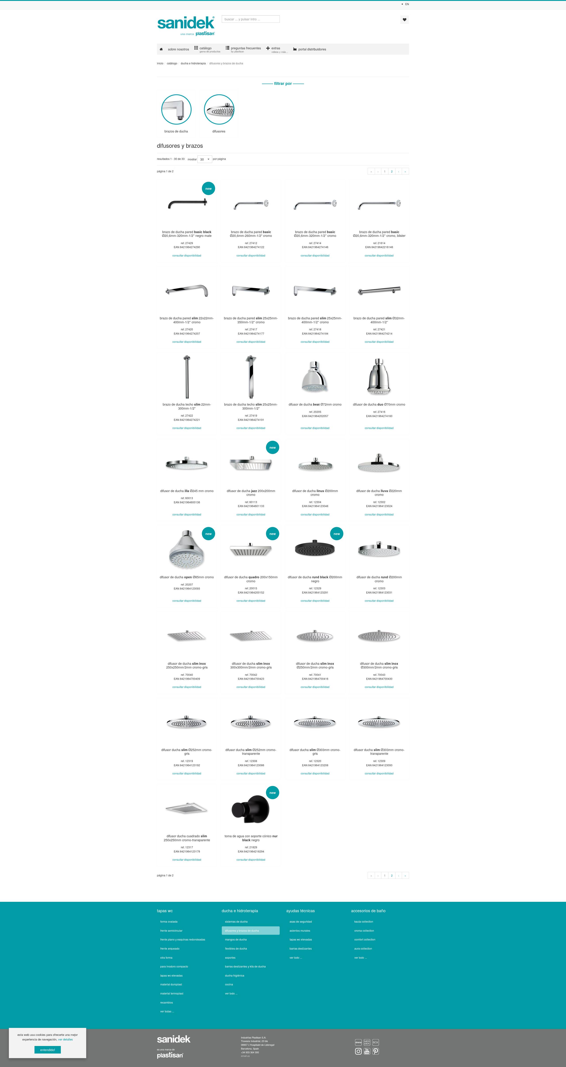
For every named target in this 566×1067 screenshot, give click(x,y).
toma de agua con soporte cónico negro (251, 838)
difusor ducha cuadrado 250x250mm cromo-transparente (187, 838)
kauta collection (363, 921)
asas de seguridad (301, 921)
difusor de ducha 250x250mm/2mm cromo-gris (187, 665)
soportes (230, 957)
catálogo (172, 63)
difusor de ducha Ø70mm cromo (379, 404)
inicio (160, 63)
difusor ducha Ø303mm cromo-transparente (379, 751)
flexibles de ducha (236, 948)
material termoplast (171, 993)
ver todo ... (231, 993)
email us (245, 1055)
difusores (218, 131)
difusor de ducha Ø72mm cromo (315, 404)
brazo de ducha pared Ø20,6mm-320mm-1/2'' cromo (315, 234)
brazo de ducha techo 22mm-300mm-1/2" (187, 406)
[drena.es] (358, 1042)
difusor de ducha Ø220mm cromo (379, 492)
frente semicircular (171, 930)
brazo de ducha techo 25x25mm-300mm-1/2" (251, 406)
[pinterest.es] (375, 1051)
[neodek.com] (368, 1042)
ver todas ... (167, 1011)
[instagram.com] (359, 1051)
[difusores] (218, 109)
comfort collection (364, 939)
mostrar (192, 159)
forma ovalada (169, 921)
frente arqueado (170, 948)
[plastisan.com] (170, 1055)
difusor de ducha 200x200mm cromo (251, 492)
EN (407, 4)
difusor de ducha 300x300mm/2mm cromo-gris (251, 665)
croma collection (364, 930)
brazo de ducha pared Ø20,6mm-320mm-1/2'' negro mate (187, 234)
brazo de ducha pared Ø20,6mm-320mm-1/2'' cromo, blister (379, 234)
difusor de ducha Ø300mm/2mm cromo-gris (379, 665)
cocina (229, 984)
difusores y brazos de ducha (242, 930)
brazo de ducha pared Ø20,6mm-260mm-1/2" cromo (251, 234)
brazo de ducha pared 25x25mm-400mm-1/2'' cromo (315, 320)
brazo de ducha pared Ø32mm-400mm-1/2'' (379, 320)
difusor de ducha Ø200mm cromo (315, 492)
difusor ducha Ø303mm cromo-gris (315, 751)
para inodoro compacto (174, 966)
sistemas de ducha (236, 921)
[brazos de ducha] (176, 109)
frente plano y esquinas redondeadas (182, 939)
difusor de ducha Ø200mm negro (315, 579)
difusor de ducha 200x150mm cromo (251, 579)
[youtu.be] (368, 1051)
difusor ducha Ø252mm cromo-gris (186, 751)
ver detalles (65, 1039)
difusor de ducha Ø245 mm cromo (187, 490)
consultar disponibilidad (186, 255)
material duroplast (171, 984)
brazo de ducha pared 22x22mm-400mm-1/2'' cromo (187, 320)
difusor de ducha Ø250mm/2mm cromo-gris (315, 665)
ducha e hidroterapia (193, 63)
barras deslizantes (301, 948)
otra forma (166, 957)
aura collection (363, 948)
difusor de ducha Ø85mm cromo (187, 577)
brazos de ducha (176, 131)
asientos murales (300, 930)
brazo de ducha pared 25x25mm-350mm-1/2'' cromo (251, 320)
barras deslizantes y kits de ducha (245, 966)
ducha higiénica (234, 975)
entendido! (47, 1050)
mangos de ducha (236, 939)
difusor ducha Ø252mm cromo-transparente (251, 751)
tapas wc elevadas (171, 975)
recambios (166, 1002)
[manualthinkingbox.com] (375, 1042)
